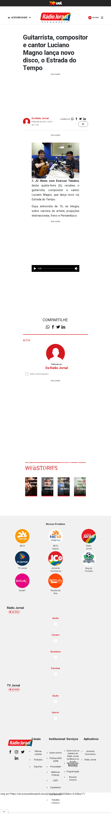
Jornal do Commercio (90, 752)
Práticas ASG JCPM (56, 759)
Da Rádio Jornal (40, 118)
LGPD (55, 780)
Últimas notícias (38, 752)
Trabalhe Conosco (55, 801)
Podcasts (38, 760)
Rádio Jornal (90, 760)
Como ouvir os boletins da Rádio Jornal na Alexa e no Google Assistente (72, 757)
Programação (73, 771)
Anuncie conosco (73, 778)
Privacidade (55, 766)
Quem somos (55, 753)
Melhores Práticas (55, 773)
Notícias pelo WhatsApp (73, 764)
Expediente (55, 787)
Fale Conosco (55, 794)
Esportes (38, 766)
